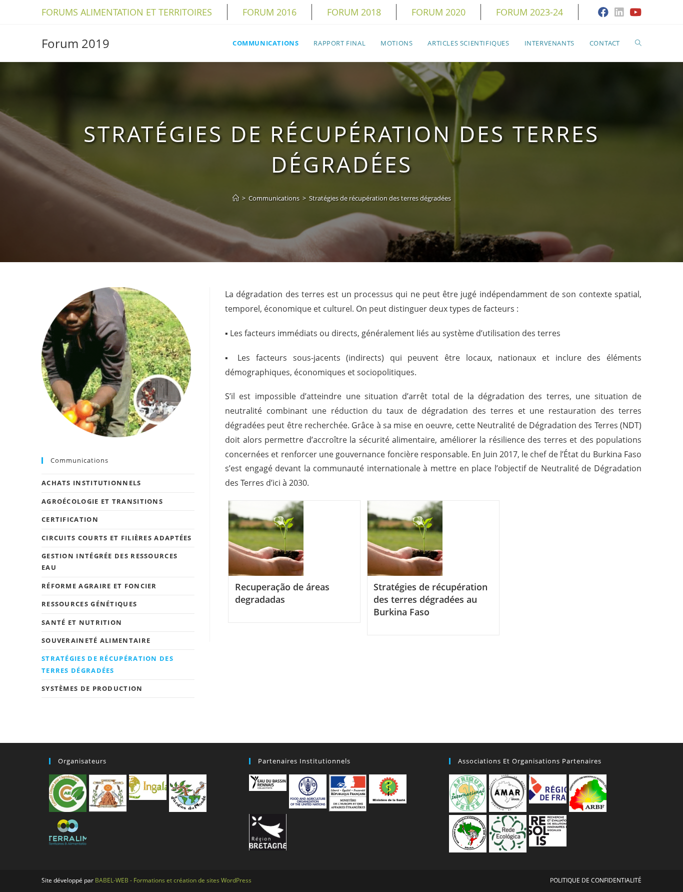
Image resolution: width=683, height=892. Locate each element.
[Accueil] (235, 198)
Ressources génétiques (89, 603)
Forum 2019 (76, 43)
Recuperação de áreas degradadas (282, 593)
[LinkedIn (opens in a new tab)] (619, 13)
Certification (70, 519)
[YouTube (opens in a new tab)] (634, 13)
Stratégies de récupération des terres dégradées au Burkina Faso (431, 599)
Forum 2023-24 (529, 12)
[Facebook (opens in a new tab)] (603, 13)
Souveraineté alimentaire (96, 640)
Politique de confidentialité (596, 880)
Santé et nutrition (82, 622)
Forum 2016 (269, 12)
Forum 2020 (439, 12)
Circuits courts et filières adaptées (117, 537)
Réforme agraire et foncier (99, 585)
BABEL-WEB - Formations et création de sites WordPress (173, 880)
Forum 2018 (354, 12)
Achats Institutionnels (92, 482)
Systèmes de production (92, 688)
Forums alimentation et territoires (127, 12)
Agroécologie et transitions (102, 501)
